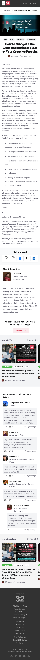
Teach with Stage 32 (20, 618)
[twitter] (27, 258)
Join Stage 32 (33, 3)
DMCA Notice (20, 627)
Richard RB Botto (21, 506)
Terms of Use (20, 624)
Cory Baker (14, 457)
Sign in (25, 3)
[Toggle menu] (3, 3)
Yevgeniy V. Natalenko (19, 403)
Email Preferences (20, 637)
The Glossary (20, 643)
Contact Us (20, 633)
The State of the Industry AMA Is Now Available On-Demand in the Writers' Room (18, 373)
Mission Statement (20, 609)
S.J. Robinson (15, 481)
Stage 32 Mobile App (20, 640)
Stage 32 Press (20, 612)
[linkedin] (34, 258)
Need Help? (20, 621)
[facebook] (20, 258)
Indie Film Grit (24, 113)
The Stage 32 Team (20, 606)
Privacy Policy (20, 630)
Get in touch (21, 330)
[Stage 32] (8, 3)
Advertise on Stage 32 (20, 615)
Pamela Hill (14, 432)
